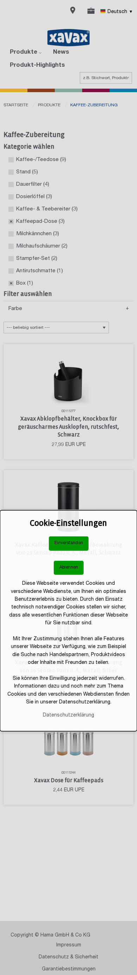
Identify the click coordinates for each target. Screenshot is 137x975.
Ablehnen (68, 567)
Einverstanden (68, 543)
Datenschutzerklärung (68, 715)
